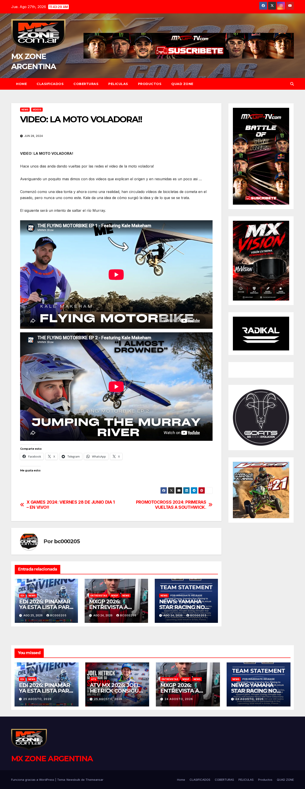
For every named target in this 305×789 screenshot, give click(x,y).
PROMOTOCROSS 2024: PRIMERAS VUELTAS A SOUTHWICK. (171, 505)
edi (22, 595)
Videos (37, 109)
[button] (292, 84)
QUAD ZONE (182, 84)
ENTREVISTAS (98, 595)
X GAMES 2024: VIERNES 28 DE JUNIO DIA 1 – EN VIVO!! (71, 505)
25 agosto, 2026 (37, 699)
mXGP (114, 595)
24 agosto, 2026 (179, 699)
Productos (150, 84)
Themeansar (94, 779)
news (24, 109)
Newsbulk (73, 779)
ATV (93, 679)
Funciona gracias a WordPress (33, 779)
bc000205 (66, 541)
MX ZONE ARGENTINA (52, 758)
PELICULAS (118, 84)
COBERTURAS (85, 84)
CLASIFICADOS (50, 84)
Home (21, 84)
